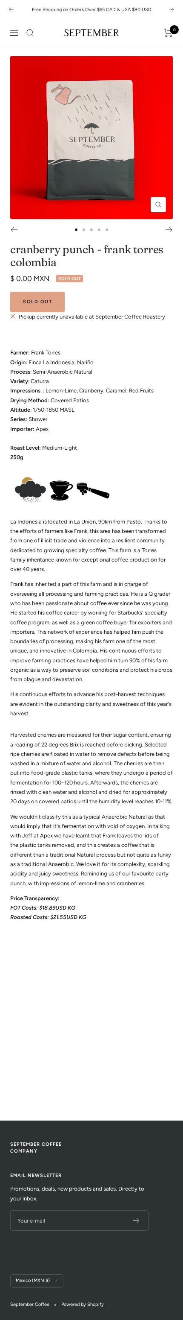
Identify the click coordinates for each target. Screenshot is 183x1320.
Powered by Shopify (82, 1304)
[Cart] (168, 33)
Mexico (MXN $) (33, 1280)
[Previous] (13, 230)
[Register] (136, 1220)
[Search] (30, 33)
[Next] (169, 230)
